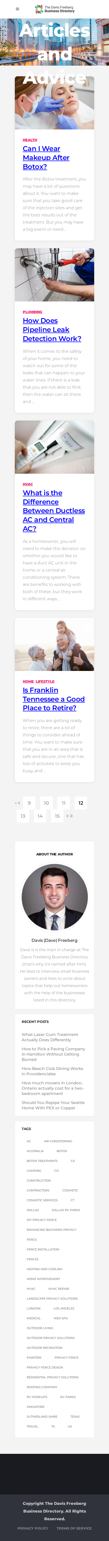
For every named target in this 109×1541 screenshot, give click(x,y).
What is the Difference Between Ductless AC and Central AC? (54, 511)
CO (56, 1171)
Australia (35, 1151)
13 (23, 816)
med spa (61, 1318)
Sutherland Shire (42, 1416)
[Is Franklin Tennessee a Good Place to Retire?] (54, 644)
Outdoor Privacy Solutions (51, 1338)
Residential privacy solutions (53, 1377)
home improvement (43, 1279)
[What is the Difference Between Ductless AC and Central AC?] (54, 447)
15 (57, 816)
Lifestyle (45, 681)
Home (28, 681)
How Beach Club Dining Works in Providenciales (52, 1071)
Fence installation (43, 1249)
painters (34, 1357)
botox (62, 1151)
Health (30, 140)
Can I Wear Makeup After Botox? (46, 157)
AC (29, 1141)
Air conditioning (58, 1141)
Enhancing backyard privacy (51, 1230)
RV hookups (37, 1397)
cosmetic (70, 1190)
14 (40, 816)
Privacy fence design (45, 1367)
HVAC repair (58, 1289)
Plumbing (32, 312)
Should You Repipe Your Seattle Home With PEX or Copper (53, 1105)
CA (73, 1161)
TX (53, 1426)
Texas (75, 1416)
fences (33, 1259)
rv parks (68, 1397)
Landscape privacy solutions (52, 1298)
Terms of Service (74, 1528)
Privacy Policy (32, 1528)
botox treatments (42, 1161)
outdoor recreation (44, 1348)
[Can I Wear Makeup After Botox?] (54, 102)
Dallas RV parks (66, 1210)
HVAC (28, 484)
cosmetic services (42, 1200)
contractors (38, 1190)
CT (72, 1200)
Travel (32, 1426)
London (33, 1308)
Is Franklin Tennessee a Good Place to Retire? (54, 699)
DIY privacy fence (42, 1220)
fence (32, 1239)
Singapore (35, 1407)
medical (34, 1318)
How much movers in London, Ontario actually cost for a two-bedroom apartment (53, 1088)
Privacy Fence (66, 1357)
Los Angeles (63, 1308)
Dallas (33, 1210)
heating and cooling (44, 1269)
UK (70, 1426)
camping (34, 1171)
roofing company (42, 1387)
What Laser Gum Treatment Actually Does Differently (50, 1037)
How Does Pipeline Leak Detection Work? (52, 329)
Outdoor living (40, 1328)
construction (39, 1180)
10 (46, 803)
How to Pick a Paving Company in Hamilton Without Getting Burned (53, 1054)
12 (81, 803)
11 (64, 803)
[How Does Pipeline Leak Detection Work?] (54, 274)
